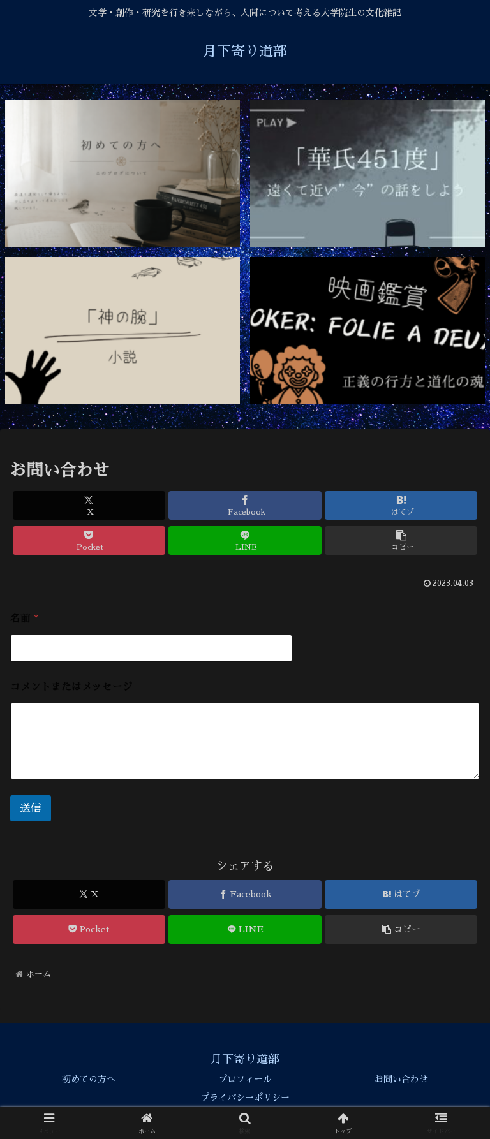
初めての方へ (88, 1079)
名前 (24, 619)
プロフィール (245, 1079)
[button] (401, 540)
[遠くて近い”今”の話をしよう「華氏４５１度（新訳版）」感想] (368, 173)
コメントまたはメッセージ (71, 687)
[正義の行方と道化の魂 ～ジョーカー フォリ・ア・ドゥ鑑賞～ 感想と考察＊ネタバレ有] (368, 330)
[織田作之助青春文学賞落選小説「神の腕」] (123, 330)
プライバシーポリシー (245, 1097)
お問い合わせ (401, 1079)
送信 (30, 808)
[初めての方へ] (123, 173)
